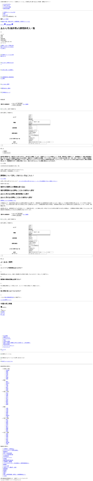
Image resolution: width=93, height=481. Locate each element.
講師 (4, 473)
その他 (5, 475)
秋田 (7, 373)
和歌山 (7, 415)
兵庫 (7, 411)
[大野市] (30, 115)
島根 (7, 423)
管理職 (5, 458)
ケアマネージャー (7, 457)
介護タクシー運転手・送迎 (9, 467)
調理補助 (5, 468)
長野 (7, 395)
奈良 (7, 414)
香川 (7, 426)
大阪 (7, 408)
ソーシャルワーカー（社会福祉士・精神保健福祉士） (16, 463)
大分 (7, 438)
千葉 (7, 385)
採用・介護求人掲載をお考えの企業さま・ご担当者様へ (17, 342)
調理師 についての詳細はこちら (8, 200)
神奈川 (7, 383)
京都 (7, 409)
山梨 (7, 394)
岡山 (7, 419)
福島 (7, 378)
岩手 (7, 375)
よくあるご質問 (7, 7)
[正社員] (33, 126)
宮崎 (7, 441)
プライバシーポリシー (8, 345)
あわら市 (5, 15)
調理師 (5, 470)
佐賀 (7, 435)
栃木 (7, 387)
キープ (4, 24)
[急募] (34, 136)
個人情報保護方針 (9, 297)
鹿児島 (7, 442)
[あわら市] (30, 119)
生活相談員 (6, 456)
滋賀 (7, 412)
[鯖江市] (30, 117)
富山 (7, 398)
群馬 (7, 390)
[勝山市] (30, 116)
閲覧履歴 (10, 24)
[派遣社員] (33, 128)
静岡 (7, 404)
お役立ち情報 (6, 341)
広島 (7, 421)
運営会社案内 (6, 8)
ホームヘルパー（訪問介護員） (11, 450)
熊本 (7, 439)
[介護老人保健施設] (34, 132)
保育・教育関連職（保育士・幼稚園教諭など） (14, 474)
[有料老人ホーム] (34, 134)
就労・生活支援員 (7, 453)
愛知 (7, 402)
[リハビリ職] (39, 120)
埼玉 (7, 384)
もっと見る (3, 163)
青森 (7, 371)
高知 (7, 431)
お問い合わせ (6, 5)
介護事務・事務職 (7, 461)
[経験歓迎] (34, 140)
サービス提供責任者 (8, 454)
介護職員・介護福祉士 (8, 448)
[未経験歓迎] (34, 139)
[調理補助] (39, 123)
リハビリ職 (6, 466)
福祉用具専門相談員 (8, 460)
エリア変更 (5, 19)
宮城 (7, 377)
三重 (7, 416)
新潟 (7, 393)
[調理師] (39, 124)
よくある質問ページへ (6, 299)
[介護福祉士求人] (34, 138)
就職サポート (6, 337)
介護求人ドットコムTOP (9, 12)
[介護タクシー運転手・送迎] (39, 122)
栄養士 (5, 471)
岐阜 (7, 401)
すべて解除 (25, 104)
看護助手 (5, 451)
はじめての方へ (7, 4)
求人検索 (5, 335)
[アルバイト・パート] (33, 129)
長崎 (7, 436)
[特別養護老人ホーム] (34, 131)
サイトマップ (6, 347)
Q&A (4, 340)
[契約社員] (33, 127)
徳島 (7, 429)
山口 (7, 425)
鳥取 (7, 422)
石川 (7, 397)
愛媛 (7, 428)
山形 (7, 374)
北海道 (7, 370)
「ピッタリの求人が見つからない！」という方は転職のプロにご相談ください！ (37, 181)
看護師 (5, 464)
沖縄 (7, 443)
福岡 (7, 433)
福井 (4, 13)
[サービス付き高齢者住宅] (34, 135)
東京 (7, 381)
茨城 (7, 388)
